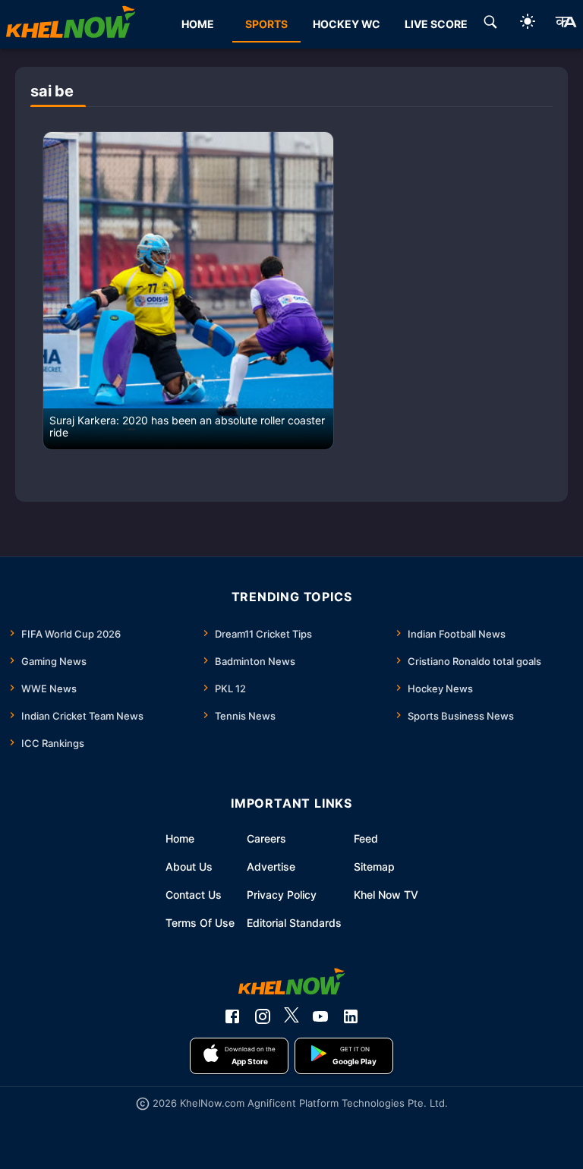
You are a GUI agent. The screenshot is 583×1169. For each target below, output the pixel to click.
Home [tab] (197, 23)
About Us (189, 866)
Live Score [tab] (436, 23)
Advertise (271, 866)
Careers (266, 838)
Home (179, 838)
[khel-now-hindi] (565, 24)
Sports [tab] (266, 23)
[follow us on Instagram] (263, 1016)
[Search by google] (490, 24)
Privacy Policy (282, 894)
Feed (366, 838)
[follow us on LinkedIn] (351, 1016)
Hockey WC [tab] (346, 23)
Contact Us (193, 894)
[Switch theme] (527, 24)
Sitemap (374, 866)
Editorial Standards (294, 922)
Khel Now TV (386, 894)
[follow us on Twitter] (291, 1016)
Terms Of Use (200, 922)
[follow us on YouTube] (320, 1016)
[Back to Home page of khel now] (70, 24)
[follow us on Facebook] (232, 1016)
